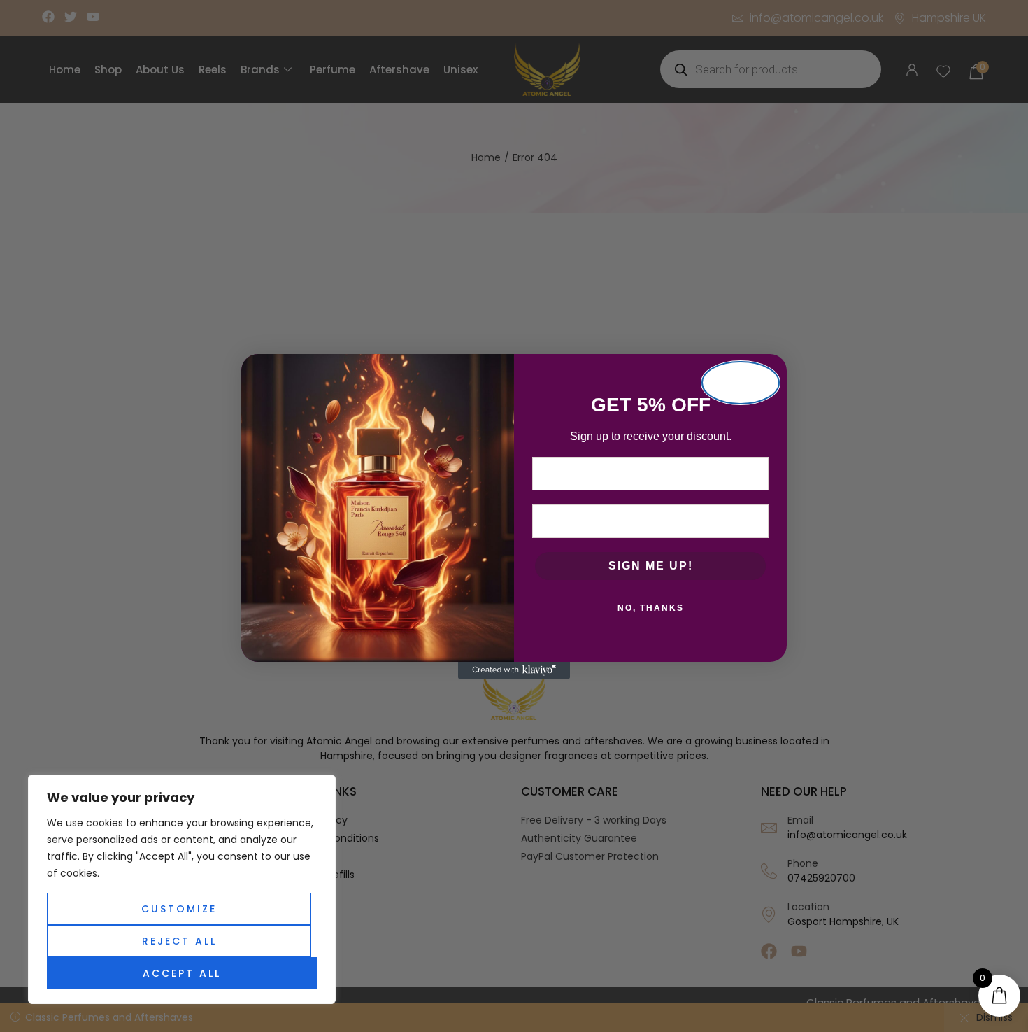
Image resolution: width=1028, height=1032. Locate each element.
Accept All (182, 973)
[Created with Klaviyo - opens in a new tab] (514, 670)
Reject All (179, 941)
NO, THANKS (650, 608)
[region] (182, 889)
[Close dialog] (740, 382)
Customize (179, 909)
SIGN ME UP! (650, 566)
